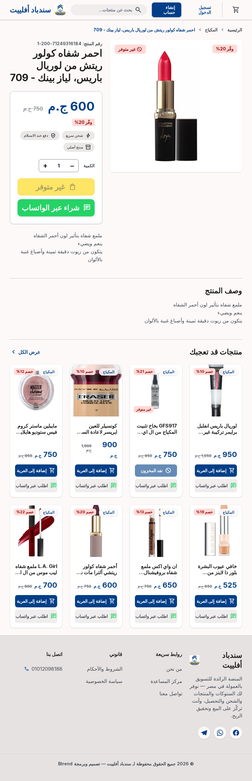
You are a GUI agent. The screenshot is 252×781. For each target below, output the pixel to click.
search (138, 10)
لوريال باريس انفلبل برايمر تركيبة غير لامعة (217, 432)
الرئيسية (234, 29)
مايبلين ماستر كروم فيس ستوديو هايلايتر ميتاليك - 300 (37, 432)
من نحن (174, 669)
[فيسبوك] (236, 733)
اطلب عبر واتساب (215, 485)
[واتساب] (220, 733)
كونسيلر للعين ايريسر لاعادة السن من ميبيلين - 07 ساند (97, 435)
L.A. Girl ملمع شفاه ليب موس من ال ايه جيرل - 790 (36, 572)
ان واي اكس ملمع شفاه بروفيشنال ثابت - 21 (159, 572)
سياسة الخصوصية (104, 681)
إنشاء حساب (169, 10)
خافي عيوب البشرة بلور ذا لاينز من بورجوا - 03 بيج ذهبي (217, 575)
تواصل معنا (170, 693)
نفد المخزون (156, 470)
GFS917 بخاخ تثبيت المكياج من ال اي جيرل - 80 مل (157, 432)
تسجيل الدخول (205, 10)
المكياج (211, 29)
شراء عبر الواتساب (56, 207)
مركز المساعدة (166, 681)
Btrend (65, 763)
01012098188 (47, 669)
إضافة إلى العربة (216, 470)
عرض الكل (25, 352)
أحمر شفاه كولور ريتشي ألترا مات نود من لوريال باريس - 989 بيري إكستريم (97, 575)
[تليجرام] (204, 733)
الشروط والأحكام (104, 669)
